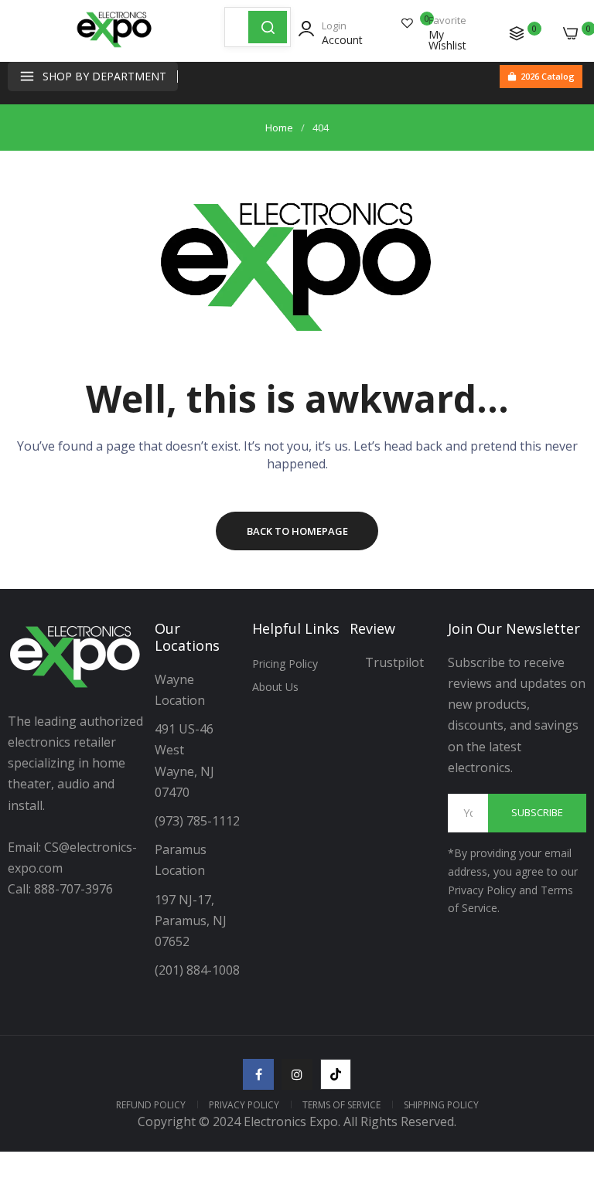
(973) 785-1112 (199, 820)
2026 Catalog (548, 76)
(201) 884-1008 (197, 969)
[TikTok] (335, 1074)
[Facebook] (258, 1074)
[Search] (267, 27)
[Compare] (516, 33)
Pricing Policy (285, 663)
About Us (275, 686)
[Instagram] (297, 1074)
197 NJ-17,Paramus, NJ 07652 (191, 920)
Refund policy (151, 1104)
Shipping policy (441, 1104)
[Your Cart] (571, 33)
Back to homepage (297, 531)
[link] (563, 1070)
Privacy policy (244, 1104)
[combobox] (236, 27)
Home (279, 127)
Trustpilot (394, 662)
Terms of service (341, 1104)
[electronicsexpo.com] (114, 46)
